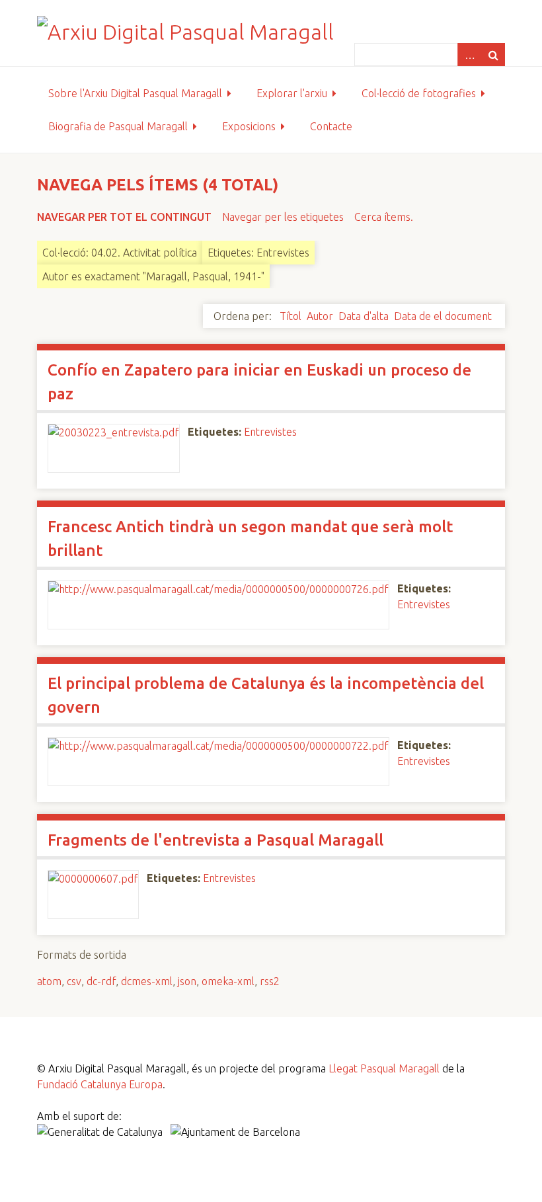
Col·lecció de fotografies (419, 93)
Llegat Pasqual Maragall (384, 1068)
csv (74, 981)
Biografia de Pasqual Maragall (118, 126)
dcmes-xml (147, 981)
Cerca (493, 54)
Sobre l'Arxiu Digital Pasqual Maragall (135, 93)
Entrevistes (270, 432)
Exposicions (249, 126)
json (187, 981)
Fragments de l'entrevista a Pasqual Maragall (215, 840)
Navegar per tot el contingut (124, 217)
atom (49, 981)
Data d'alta (363, 316)
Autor (320, 316)
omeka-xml (228, 981)
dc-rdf (101, 981)
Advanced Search (469, 54)
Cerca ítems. (383, 217)
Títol (290, 316)
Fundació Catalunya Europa (100, 1084)
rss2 (270, 981)
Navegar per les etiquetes (283, 217)
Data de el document (443, 316)
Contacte (331, 126)
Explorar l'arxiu (291, 93)
